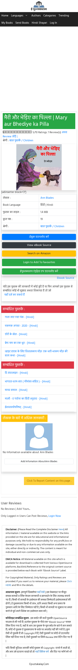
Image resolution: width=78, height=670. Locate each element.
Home (4, 16)
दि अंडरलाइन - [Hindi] (16, 373)
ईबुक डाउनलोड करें (39, 237)
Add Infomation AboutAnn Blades (39, 461)
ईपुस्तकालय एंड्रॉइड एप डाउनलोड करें (39, 271)
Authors (36, 16)
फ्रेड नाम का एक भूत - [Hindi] (20, 343)
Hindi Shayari (39, 23)
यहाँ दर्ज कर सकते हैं (14, 295)
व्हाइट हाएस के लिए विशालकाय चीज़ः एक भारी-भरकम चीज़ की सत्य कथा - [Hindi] (36, 353)
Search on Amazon (39, 253)
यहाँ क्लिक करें (42, 652)
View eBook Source (39, 245)
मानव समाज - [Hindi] (16, 390)
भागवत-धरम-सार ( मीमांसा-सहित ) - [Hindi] (27, 381)
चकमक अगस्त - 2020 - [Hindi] (21, 326)
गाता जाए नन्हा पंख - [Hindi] (19, 317)
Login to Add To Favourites (39, 262)
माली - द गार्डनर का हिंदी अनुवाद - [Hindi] (26, 399)
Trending (64, 16)
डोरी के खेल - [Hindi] (16, 334)
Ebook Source (65, 278)
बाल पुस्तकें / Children (21, 140)
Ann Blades (47, 198)
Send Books (22, 23)
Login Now (54, 516)
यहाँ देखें (41, 592)
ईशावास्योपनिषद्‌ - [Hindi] (18, 407)
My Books (7, 23)
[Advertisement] (39, 67)
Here (61, 529)
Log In (53, 23)
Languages (17, 16)
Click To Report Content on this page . (49, 481)
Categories (49, 16)
